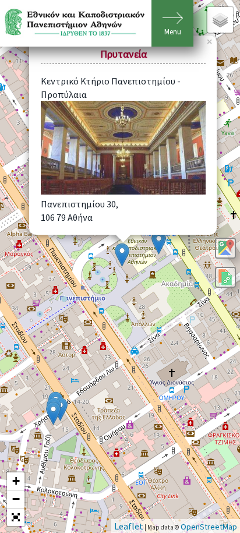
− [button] (16, 499)
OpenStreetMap (209, 526)
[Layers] (220, 20)
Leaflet (128, 526)
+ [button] (16, 481)
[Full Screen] (15, 517)
